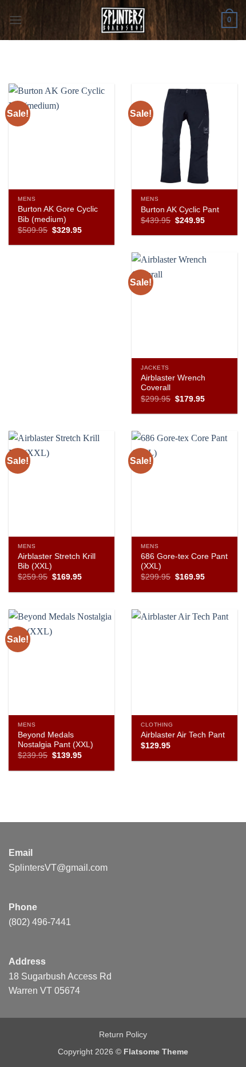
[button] (15, 20)
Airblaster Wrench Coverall (173, 383)
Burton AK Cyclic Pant (180, 209)
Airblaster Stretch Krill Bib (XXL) (57, 561)
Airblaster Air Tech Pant (183, 735)
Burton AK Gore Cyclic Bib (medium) (58, 214)
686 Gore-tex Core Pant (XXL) (184, 561)
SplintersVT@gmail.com (58, 867)
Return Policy (123, 1034)
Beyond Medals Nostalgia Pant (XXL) (55, 740)
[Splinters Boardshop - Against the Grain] (123, 20)
